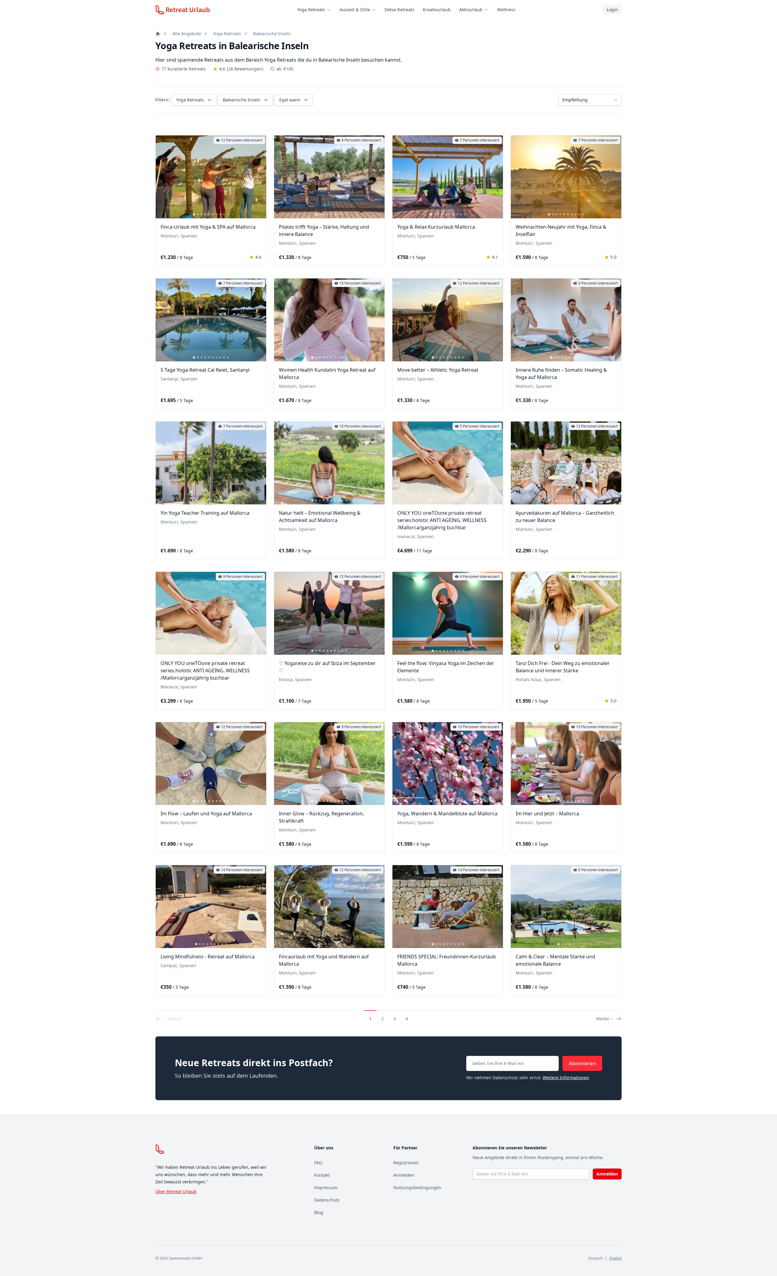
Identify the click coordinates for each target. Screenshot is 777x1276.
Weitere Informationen (566, 1077)
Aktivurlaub (471, 9)
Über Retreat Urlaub (176, 1191)
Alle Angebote (186, 33)
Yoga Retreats (311, 9)
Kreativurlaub (437, 9)
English (615, 1258)
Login (612, 9)
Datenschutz (327, 1200)
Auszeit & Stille (355, 9)
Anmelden (403, 1175)
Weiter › (604, 1019)
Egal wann (289, 100)
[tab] (194, 214)
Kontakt (322, 1175)
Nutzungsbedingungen (417, 1187)
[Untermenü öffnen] (330, 9)
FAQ (318, 1162)
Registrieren (406, 1162)
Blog (318, 1212)
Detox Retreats (399, 9)
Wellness (506, 9)
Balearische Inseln (272, 33)
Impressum (326, 1187)
